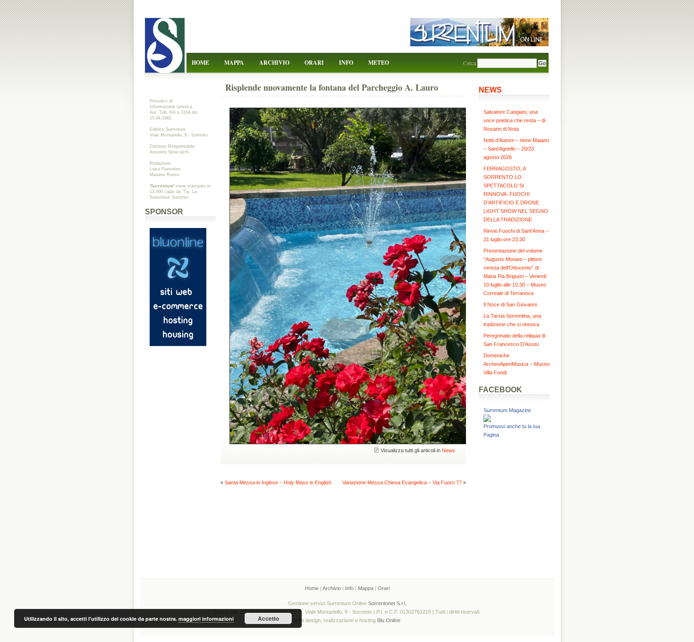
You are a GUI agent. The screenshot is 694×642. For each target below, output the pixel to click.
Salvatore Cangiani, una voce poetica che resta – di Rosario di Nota (514, 120)
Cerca (469, 63)
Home (200, 63)
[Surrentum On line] (479, 44)
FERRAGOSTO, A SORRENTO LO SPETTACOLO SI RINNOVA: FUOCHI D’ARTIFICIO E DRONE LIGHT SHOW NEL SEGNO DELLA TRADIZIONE (515, 194)
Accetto (268, 618)
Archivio (274, 63)
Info (346, 63)
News (448, 450)
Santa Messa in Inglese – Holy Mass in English (278, 482)
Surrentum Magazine (507, 410)
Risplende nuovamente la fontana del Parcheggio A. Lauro (331, 87)
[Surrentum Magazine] (487, 420)
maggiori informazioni (206, 618)
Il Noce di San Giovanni (510, 304)
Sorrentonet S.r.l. (387, 603)
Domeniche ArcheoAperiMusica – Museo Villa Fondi (516, 364)
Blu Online (388, 620)
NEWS (490, 90)
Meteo (378, 63)
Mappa (234, 63)
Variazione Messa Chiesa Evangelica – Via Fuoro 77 (402, 482)
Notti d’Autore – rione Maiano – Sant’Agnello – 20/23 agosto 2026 (516, 148)
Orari (314, 63)
